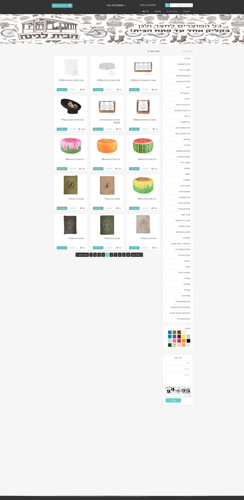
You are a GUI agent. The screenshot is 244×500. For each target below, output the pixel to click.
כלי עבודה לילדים (183, 104)
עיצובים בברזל (184, 208)
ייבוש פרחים (185, 93)
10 (128, 255)
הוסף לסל (134, 89)
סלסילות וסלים (184, 203)
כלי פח (187, 116)
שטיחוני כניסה (184, 272)
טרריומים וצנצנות (183, 81)
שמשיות (187, 284)
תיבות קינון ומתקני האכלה (180, 313)
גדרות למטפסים (183, 64)
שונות (188, 266)
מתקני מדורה (185, 185)
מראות (187, 174)
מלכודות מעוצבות (183, 151)
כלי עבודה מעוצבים (182, 110)
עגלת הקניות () (60, 5)
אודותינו (157, 11)
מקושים (187, 168)
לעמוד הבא (136, 255)
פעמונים (186, 237)
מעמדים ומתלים (183, 156)
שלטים (187, 278)
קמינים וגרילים (184, 255)
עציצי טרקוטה (184, 226)
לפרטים (145, 89)
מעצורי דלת (185, 162)
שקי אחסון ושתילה (183, 301)
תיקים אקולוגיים (183, 318)
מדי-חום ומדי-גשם (182, 133)
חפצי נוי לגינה (184, 69)
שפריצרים (186, 295)
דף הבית (186, 11)
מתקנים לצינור (184, 191)
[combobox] (181, 5)
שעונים (187, 289)
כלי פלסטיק (185, 122)
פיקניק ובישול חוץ (183, 232)
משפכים (186, 179)
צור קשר (145, 11)
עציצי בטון (186, 214)
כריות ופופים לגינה (183, 127)
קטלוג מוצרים (172, 11)
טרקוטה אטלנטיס (183, 75)
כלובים (187, 98)
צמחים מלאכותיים (183, 249)
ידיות (188, 87)
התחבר (142, 5)
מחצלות (187, 139)
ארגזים (187, 58)
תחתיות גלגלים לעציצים (180, 307)
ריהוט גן (187, 261)
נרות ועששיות (184, 197)
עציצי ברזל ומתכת (183, 220)
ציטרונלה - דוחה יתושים (180, 243)
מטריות (187, 145)
